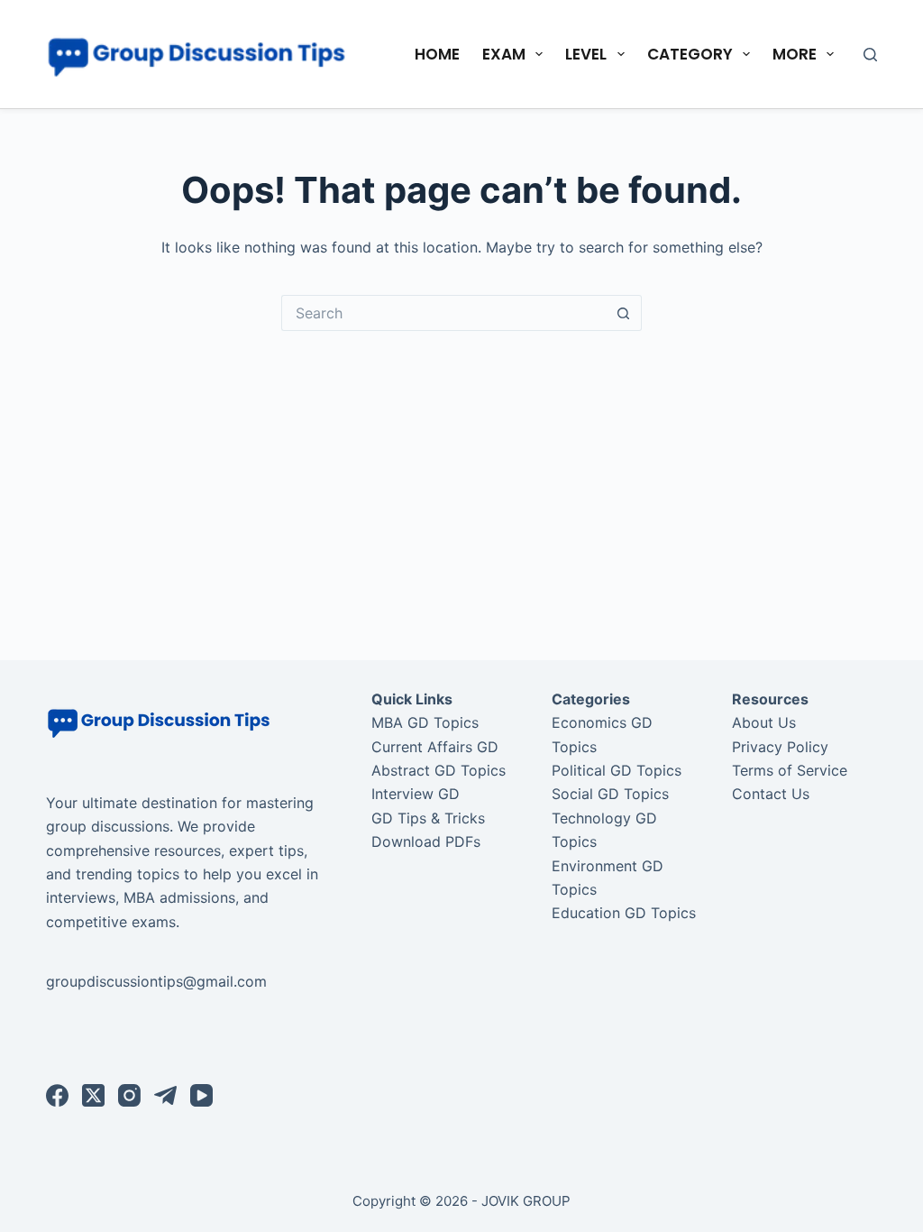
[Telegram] (165, 1095)
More (794, 54)
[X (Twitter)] (93, 1095)
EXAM (503, 54)
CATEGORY (690, 54)
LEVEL (586, 54)
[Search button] (624, 313)
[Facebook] (57, 1095)
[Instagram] (129, 1095)
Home (437, 54)
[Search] (870, 54)
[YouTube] (201, 1095)
